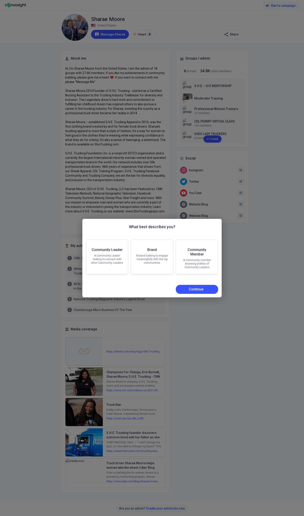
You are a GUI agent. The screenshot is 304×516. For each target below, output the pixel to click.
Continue (193, 296)
